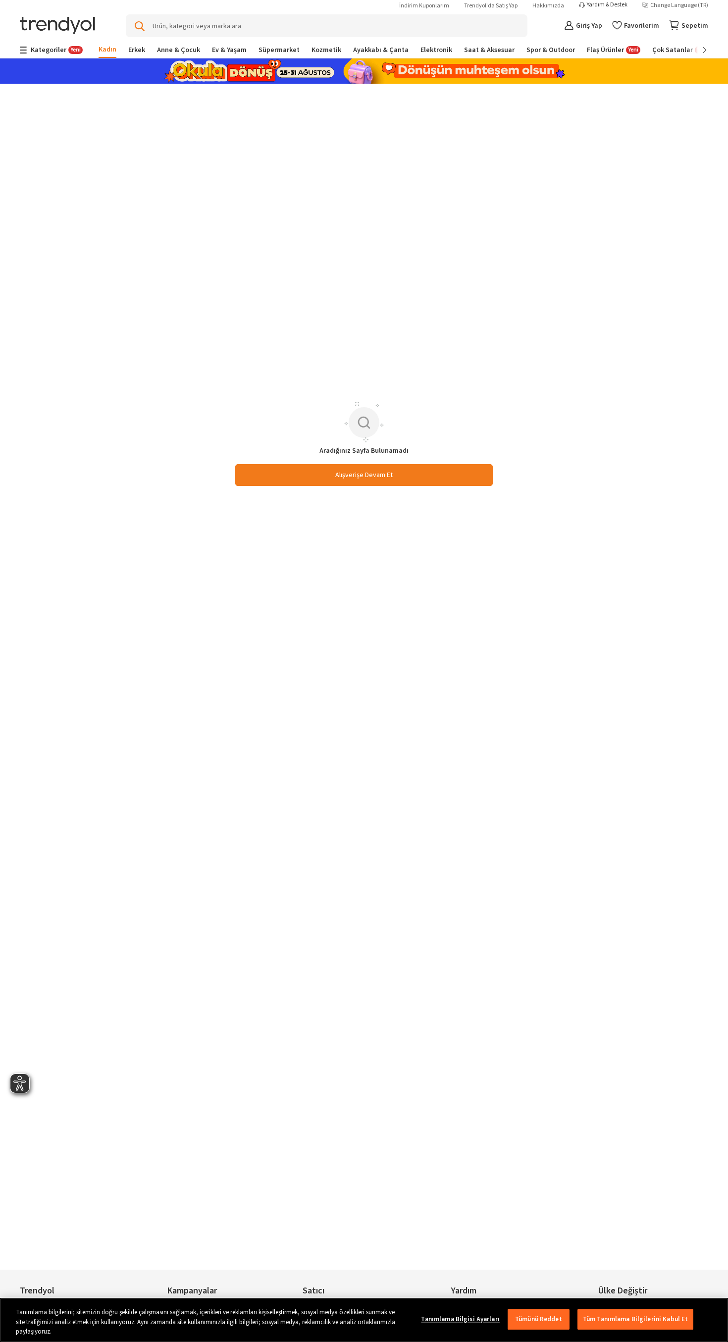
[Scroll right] (698, 50)
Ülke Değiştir (622, 1291)
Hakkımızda (548, 5)
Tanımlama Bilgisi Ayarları (460, 1319)
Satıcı (313, 1291)
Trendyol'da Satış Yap (491, 5)
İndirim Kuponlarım (424, 5)
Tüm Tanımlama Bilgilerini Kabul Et (635, 1319)
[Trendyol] (57, 26)
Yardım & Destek (607, 4)
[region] (364, 1320)
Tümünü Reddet (538, 1319)
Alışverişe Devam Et (364, 475)
